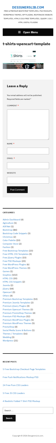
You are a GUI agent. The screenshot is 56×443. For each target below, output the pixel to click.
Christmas (8, 236)
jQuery (6, 288)
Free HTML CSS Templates (16, 254)
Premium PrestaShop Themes (17, 313)
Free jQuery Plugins (12, 257)
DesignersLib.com (28, 7)
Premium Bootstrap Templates (18, 299)
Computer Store (10, 243)
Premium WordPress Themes (17, 323)
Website (11, 173)
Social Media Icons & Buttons (17, 330)
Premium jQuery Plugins (14, 306)
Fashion (6, 247)
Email (11, 158)
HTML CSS (8, 278)
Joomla (6, 285)
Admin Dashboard (11, 219)
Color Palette (9, 240)
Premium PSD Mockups (14, 316)
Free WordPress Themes (15, 268)
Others (6, 295)
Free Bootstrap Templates (15, 250)
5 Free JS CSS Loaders (14, 393)
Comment (13, 105)
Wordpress (8, 340)
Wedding (7, 337)
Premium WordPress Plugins (17, 319)
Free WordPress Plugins (14, 264)
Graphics (7, 274)
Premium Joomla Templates (16, 302)
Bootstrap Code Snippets (15, 233)
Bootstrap (8, 229)
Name (10, 143)
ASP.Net (6, 226)
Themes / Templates (13, 333)
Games (6, 271)
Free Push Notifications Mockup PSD (20, 377)
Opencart (7, 292)
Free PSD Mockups (12, 261)
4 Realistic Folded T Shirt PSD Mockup (21, 401)
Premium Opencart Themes (16, 309)
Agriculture (8, 223)
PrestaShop (8, 326)
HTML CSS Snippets (12, 281)
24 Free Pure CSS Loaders (15, 385)
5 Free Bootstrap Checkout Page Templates (24, 369)
